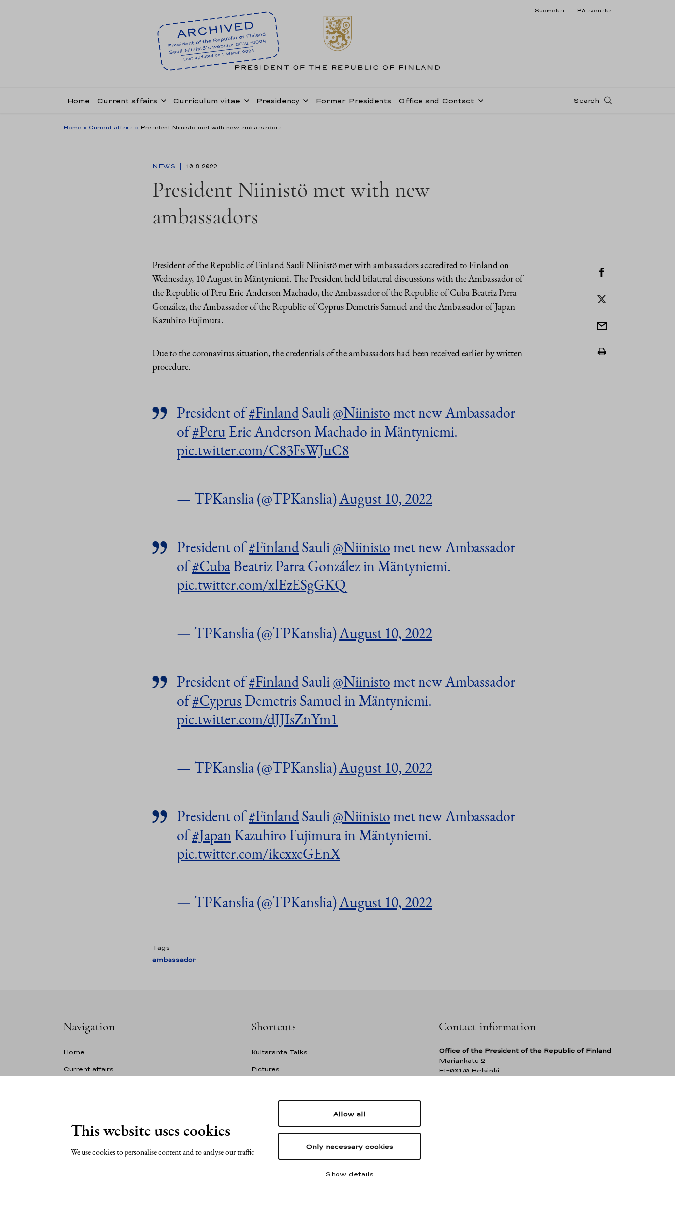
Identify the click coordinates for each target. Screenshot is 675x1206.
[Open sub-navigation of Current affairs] (161, 100)
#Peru (209, 431)
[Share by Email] (602, 325)
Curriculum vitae (206, 100)
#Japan (211, 835)
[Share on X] (602, 298)
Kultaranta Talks (279, 1052)
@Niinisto (361, 412)
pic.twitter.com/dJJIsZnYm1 (257, 719)
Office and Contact (436, 100)
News (164, 166)
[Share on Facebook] (602, 271)
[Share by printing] (602, 351)
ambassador (174, 959)
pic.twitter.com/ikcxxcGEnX (258, 853)
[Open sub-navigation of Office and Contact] (478, 100)
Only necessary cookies (349, 1146)
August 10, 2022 (385, 498)
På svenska (594, 10)
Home (78, 100)
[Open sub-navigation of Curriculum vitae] (244, 100)
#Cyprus (217, 700)
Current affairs (127, 100)
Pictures (265, 1069)
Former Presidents (353, 100)
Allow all (349, 1113)
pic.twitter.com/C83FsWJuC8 (263, 450)
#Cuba (211, 566)
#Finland (274, 412)
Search (586, 100)
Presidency (277, 100)
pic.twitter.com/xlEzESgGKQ (261, 584)
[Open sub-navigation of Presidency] (303, 100)
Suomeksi (549, 10)
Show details (349, 1173)
